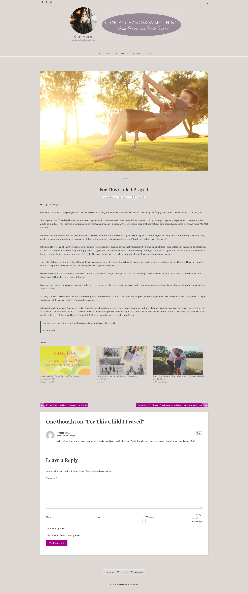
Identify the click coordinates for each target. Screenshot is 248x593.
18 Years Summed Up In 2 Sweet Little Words (116, 376)
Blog (149, 53)
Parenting (124, 178)
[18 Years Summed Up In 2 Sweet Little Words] (123, 360)
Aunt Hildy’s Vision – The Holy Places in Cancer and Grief (178, 376)
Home (99, 53)
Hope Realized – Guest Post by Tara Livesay (59, 376)
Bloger (135, 584)
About (109, 53)
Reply (199, 433)
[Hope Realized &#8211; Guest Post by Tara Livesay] (67, 360)
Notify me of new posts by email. (64, 535)
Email (99, 516)
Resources (121, 53)
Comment (51, 478)
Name (49, 516)
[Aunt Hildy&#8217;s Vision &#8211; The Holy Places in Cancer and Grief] (179, 360)
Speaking (137, 53)
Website (149, 516)
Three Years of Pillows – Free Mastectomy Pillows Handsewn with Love (169, 405)
